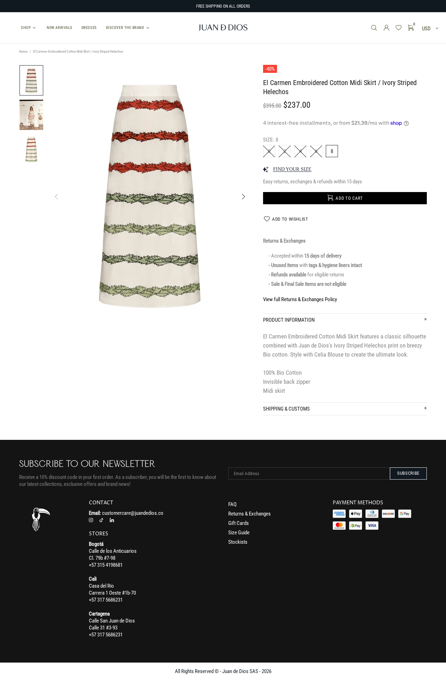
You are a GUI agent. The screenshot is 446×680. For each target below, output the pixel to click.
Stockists (237, 542)
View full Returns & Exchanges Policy (300, 299)
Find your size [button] (292, 169)
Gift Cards (238, 523)
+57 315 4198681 (106, 565)
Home (23, 51)
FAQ (232, 504)
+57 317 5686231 (106, 600)
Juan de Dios (223, 27)
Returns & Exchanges (249, 514)
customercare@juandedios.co (132, 513)
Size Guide (238, 532)
